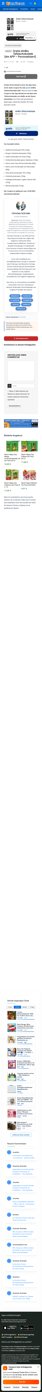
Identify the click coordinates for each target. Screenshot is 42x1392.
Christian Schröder (21, 213)
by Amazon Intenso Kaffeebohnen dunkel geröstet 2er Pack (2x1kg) (23, 1266)
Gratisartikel (20, 1348)
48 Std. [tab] (25, 1007)
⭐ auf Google (20, 1337)
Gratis (33, 9)
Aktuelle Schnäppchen (10, 9)
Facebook (26, 296)
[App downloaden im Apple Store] (9, 1328)
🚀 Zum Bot (21, 1382)
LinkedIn (25, 304)
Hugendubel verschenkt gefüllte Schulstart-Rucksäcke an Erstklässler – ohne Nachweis (23, 1171)
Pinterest (20, 308)
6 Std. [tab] (10, 1007)
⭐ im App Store (9, 1334)
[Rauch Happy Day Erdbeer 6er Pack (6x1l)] (29, 442)
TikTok (14, 304)
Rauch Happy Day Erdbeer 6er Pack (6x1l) (27, 457)
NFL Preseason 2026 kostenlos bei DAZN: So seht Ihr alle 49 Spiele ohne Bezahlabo (23, 1234)
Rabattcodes (34, 1348)
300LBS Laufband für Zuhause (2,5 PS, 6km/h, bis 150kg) (23, 1298)
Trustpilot (7, 1337)
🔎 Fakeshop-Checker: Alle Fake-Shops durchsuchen (24, 1219)
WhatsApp (25, 1387)
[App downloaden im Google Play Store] (27, 1328)
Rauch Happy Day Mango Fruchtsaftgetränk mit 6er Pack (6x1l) (12, 458)
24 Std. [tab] (17, 1007)
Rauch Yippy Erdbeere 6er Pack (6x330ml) (29, 484)
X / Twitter (14, 300)
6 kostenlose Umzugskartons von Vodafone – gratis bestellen (23, 1157)
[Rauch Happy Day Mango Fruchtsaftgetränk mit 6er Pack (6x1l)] (12, 442)
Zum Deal (19, 76)
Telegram (34, 1387)
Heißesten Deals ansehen (21, 1135)
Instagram (26, 300)
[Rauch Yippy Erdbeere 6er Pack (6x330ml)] (29, 471)
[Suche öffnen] (30, 3)
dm (7, 67)
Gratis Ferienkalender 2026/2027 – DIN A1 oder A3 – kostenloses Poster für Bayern (23, 1204)
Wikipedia (14, 296)
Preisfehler (24, 9)
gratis (28, 88)
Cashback (12, 1350)
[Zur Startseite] (17, 3)
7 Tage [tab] (32, 1007)
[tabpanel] (21, 1070)
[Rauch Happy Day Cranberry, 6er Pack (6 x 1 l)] (12, 471)
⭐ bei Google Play (26, 1334)
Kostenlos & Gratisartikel (13, 45)
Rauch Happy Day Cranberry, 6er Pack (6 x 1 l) (12, 485)
